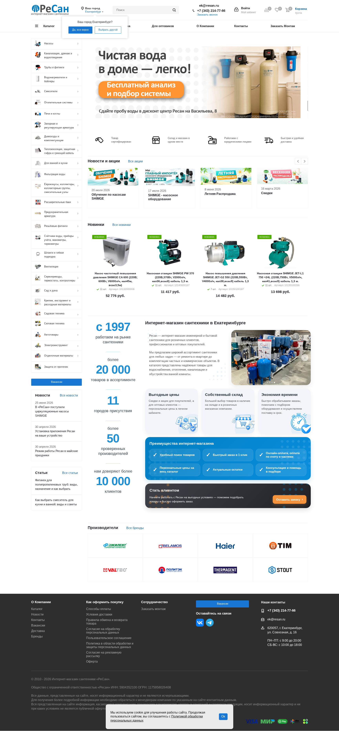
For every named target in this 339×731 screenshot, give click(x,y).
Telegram (210, 622)
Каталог (37, 609)
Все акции (135, 161)
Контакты (38, 620)
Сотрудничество (154, 602)
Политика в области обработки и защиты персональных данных (109, 645)
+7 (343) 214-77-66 (211, 11)
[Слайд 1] (267, 382)
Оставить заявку (288, 499)
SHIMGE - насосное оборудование (163, 197)
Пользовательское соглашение (108, 638)
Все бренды (135, 528)
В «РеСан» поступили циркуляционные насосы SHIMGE (52, 411)
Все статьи (70, 473)
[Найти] (174, 10)
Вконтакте (200, 622)
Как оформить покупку (104, 602)
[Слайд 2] (269, 382)
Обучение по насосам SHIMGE (109, 196)
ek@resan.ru (209, 5)
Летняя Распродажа (220, 193)
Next (304, 161)
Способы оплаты (98, 609)
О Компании (41, 602)
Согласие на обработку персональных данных (103, 630)
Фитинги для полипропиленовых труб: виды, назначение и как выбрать (56, 484)
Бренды (37, 636)
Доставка (38, 631)
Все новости (69, 395)
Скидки (266, 193)
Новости (37, 614)
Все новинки (121, 224)
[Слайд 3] (272, 382)
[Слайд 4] (274, 382)
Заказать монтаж (153, 609)
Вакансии (56, 381)
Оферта (92, 661)
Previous (298, 161)
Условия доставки (99, 614)
